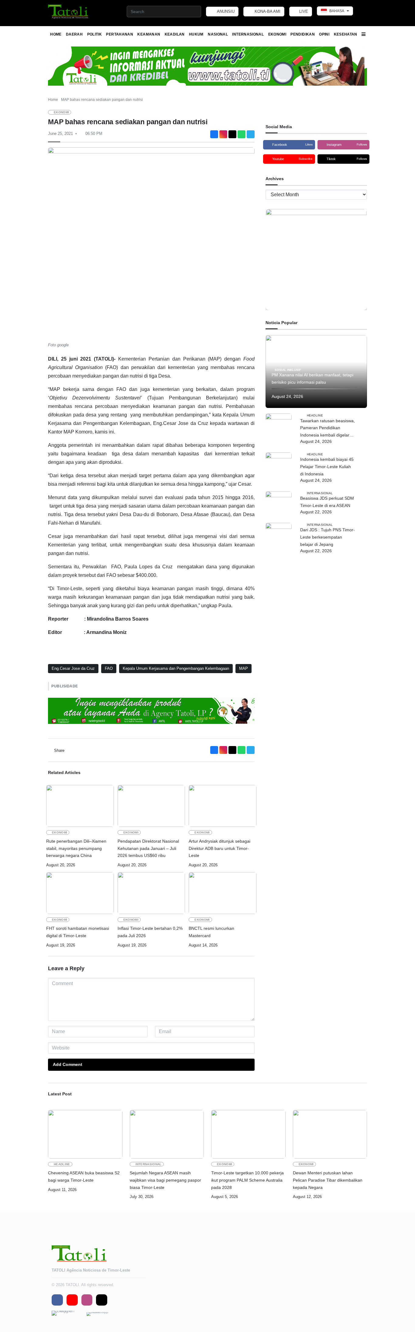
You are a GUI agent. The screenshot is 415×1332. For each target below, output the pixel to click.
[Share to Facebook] (214, 134)
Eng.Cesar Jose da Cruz (73, 668)
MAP (243, 668)
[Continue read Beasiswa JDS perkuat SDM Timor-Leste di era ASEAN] (279, 504)
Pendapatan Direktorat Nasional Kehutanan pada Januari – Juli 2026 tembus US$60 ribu (148, 848)
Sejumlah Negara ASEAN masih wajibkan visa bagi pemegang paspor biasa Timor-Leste (165, 1180)
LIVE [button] (303, 11)
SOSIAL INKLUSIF (288, 369)
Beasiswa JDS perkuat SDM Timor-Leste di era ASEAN (327, 502)
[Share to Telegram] (251, 134)
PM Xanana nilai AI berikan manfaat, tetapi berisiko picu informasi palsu (312, 378)
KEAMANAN (148, 34)
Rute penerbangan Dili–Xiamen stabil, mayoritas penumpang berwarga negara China (76, 848)
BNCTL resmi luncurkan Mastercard (211, 932)
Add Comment (67, 1064)
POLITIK (94, 34)
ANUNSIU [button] (225, 11)
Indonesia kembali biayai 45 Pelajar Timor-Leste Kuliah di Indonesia (327, 466)
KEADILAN (175, 34)
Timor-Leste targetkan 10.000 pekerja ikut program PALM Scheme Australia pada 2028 (247, 1180)
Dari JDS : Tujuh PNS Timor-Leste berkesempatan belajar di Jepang (327, 537)
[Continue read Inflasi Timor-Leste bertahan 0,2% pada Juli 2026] (151, 893)
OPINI (324, 34)
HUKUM (196, 34)
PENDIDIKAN (302, 34)
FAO (109, 668)
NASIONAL (218, 34)
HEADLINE (315, 415)
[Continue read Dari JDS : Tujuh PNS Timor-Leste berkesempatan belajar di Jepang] (279, 536)
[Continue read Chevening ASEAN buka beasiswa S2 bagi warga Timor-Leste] (85, 1134)
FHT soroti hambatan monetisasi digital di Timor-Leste (77, 932)
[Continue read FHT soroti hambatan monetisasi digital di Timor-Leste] (80, 893)
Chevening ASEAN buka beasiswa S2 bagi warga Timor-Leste (84, 1176)
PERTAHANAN (119, 34)
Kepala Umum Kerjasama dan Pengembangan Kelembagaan (176, 668)
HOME (55, 34)
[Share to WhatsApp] (241, 134)
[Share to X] (232, 134)
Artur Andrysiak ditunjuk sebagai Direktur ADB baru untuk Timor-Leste (219, 848)
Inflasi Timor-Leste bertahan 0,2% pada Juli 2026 (150, 932)
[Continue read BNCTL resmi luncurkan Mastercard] (222, 893)
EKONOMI (277, 34)
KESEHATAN (345, 34)
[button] (68, 11)
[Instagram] (223, 134)
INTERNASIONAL (248, 34)
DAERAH (74, 34)
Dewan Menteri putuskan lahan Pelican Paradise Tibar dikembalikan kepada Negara (327, 1180)
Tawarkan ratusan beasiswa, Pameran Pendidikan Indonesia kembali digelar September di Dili (327, 428)
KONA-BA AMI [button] (266, 11)
